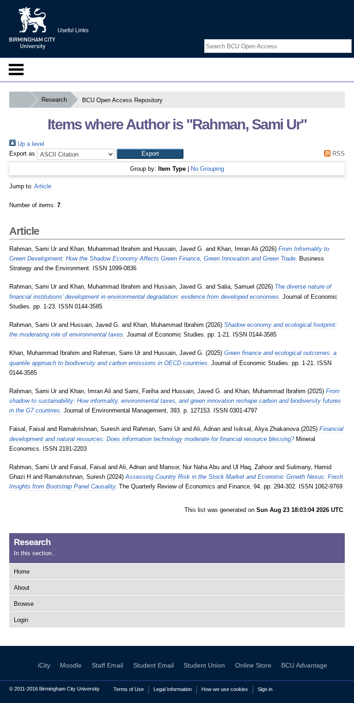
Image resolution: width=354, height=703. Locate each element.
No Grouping (207, 168)
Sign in (265, 689)
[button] (150, 154)
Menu (16, 69)
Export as (22, 153)
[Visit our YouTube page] (347, 38)
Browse (24, 603)
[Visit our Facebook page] (325, 38)
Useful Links (73, 30)
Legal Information (172, 689)
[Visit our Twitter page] (336, 38)
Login (21, 619)
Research (54, 99)
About (22, 587)
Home (22, 571)
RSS (337, 153)
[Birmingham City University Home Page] (19, 100)
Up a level (30, 143)
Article (42, 186)
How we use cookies (224, 689)
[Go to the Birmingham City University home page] (32, 28)
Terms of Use (128, 689)
